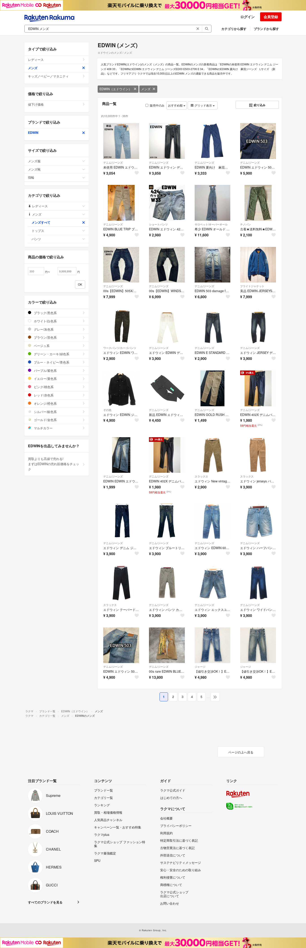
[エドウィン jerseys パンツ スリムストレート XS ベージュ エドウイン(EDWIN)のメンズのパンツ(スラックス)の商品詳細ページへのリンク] (258, 455)
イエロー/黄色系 (45, 378)
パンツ (36, 239)
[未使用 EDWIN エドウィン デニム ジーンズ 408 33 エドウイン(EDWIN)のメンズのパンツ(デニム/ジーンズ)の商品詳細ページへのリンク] (121, 141)
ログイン (247, 16)
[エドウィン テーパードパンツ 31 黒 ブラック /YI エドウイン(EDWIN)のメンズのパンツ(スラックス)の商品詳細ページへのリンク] (121, 583)
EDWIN (33, 132)
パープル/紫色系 (45, 370)
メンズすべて (41, 222)
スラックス (201, 476)
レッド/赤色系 (43, 395)
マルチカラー (43, 428)
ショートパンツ (158, 224)
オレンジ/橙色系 (45, 403)
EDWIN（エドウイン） (115, 89)
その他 (107, 410)
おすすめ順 (175, 105)
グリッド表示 (203, 105)
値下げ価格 (36, 104)
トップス (38, 230)
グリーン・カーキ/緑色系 (51, 354)
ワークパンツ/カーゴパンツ (119, 348)
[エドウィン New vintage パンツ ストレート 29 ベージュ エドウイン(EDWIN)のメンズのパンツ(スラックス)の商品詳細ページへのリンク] (213, 455)
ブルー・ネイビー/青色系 (51, 362)
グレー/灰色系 (43, 329)
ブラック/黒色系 (45, 312)
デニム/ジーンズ (113, 162)
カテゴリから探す (233, 28)
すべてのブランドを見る (45, 902)
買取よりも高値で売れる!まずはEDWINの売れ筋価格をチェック (53, 464)
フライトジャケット (252, 286)
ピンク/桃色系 (43, 387)
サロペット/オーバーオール (211, 224)
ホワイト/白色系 (45, 321)
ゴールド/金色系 (45, 419)
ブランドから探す (266, 28)
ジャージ (200, 666)
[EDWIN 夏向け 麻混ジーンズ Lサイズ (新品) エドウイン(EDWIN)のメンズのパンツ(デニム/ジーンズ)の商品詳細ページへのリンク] (213, 141)
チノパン (245, 224)
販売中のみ (157, 105)
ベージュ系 (41, 345)
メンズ (146, 89)
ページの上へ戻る (240, 752)
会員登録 (271, 16)
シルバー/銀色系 (45, 411)
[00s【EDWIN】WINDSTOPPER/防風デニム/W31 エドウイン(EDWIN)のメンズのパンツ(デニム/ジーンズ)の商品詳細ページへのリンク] (167, 265)
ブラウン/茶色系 (45, 337)
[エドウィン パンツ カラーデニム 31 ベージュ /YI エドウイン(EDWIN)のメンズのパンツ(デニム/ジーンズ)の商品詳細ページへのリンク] (167, 583)
